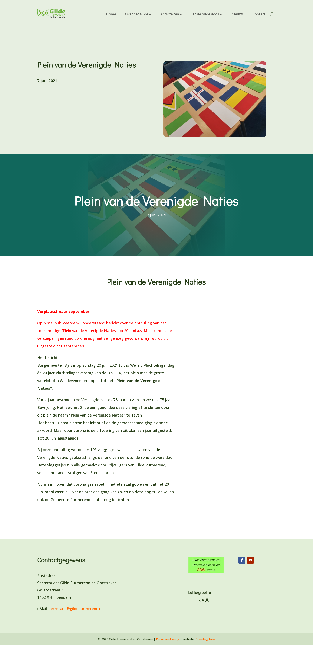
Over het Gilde (136, 14)
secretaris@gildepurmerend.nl (75, 608)
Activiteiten (170, 14)
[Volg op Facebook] (241, 560)
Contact (259, 14)
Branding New (205, 639)
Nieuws (237, 14)
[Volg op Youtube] (250, 560)
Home (111, 14)
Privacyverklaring (167, 639)
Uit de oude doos (205, 14)
